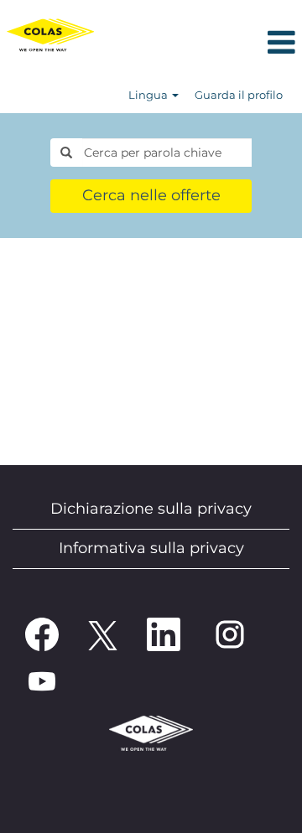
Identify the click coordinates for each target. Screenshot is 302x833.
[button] (201, 44)
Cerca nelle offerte (151, 195)
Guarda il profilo (239, 94)
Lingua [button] (149, 94)
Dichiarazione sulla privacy (151, 508)
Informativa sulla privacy (151, 548)
